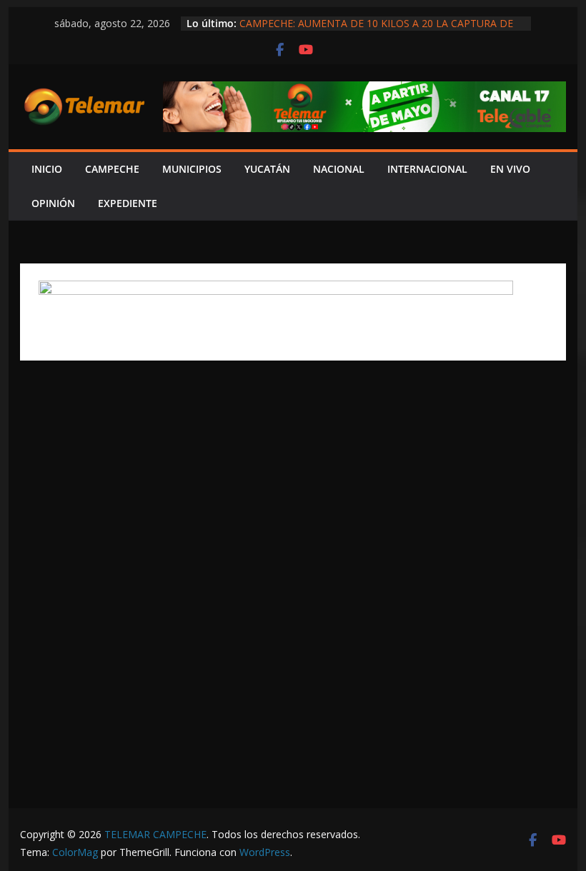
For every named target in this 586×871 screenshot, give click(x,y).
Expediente (127, 203)
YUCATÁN (267, 169)
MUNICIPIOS (192, 169)
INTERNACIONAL (427, 169)
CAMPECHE (112, 169)
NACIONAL (338, 169)
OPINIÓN (53, 203)
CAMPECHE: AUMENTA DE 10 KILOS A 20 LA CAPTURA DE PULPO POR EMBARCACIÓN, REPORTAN (376, 30)
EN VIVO (510, 169)
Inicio (46, 169)
